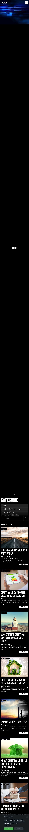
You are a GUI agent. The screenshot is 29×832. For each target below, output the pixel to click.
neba (3, 505)
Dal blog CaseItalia (11, 509)
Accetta (9, 828)
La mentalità (4, 529)
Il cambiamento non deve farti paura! (14, 552)
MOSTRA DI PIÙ (14, 515)
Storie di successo (5, 784)
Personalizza (18, 828)
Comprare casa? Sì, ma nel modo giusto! (12, 807)
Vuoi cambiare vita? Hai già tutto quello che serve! (13, 638)
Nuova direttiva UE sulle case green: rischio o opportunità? (14, 764)
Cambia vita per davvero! (14, 722)
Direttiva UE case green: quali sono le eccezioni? (13, 594)
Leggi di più (24, 564)
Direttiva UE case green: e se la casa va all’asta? (14, 681)
